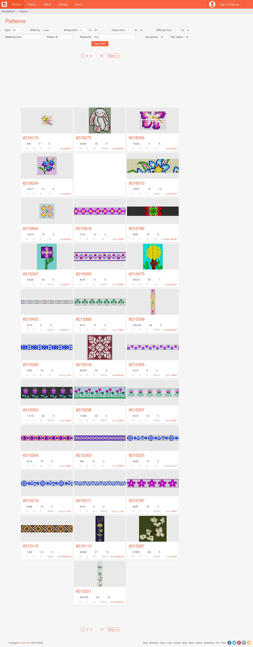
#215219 (30, 500)
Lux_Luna (66, 375)
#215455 (30, 319)
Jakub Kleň (25, 642)
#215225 (136, 455)
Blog (145, 642)
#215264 (30, 455)
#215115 (30, 546)
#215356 (30, 364)
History (199, 642)
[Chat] (248, 4)
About (191, 642)
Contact (177, 642)
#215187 (136, 500)
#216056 (136, 137)
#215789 (136, 228)
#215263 (83, 455)
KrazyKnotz (65, 556)
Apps (184, 642)
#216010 (136, 183)
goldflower (119, 148)
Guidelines (209, 642)
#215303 (30, 410)
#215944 (30, 228)
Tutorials (62, 4)
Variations (153, 642)
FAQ (223, 642)
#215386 (83, 319)
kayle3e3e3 (171, 329)
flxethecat (119, 375)
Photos (32, 4)
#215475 (136, 274)
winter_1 (67, 284)
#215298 (83, 410)
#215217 (83, 500)
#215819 (83, 228)
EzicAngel (172, 284)
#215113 (83, 546)
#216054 (30, 183)
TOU (217, 642)
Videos (47, 4)
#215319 (83, 364)
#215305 (136, 364)
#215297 (136, 410)
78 (101, 56)
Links (169, 642)
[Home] (4, 4)
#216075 (83, 137)
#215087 (136, 546)
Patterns (16, 4)
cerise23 (67, 148)
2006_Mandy (171, 239)
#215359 (136, 319)
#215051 (83, 591)
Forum (78, 4)
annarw (173, 556)
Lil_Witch (119, 239)
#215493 (83, 274)
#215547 (30, 274)
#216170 (30, 137)
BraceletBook (8, 11)
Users (162, 642)
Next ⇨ (113, 56)
